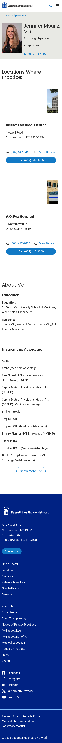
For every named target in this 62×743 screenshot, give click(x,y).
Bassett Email (10, 716)
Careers (7, 594)
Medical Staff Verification (18, 721)
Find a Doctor (10, 564)
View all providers (16, 15)
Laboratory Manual (13, 726)
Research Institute (13, 648)
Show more (28, 471)
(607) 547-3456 (20, 152)
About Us (7, 606)
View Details (47, 152)
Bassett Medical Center (26, 125)
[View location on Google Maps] (26, 101)
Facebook (14, 672)
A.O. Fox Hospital (20, 216)
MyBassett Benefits (14, 636)
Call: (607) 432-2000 (31, 251)
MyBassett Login (12, 630)
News (5, 654)
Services (7, 576)
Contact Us (12, 551)
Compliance (9, 612)
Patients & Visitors (13, 582)
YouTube (14, 697)
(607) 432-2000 (20, 243)
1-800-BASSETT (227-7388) (19, 539)
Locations (8, 570)
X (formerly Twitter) (20, 691)
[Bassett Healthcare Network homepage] (25, 6)
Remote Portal (31, 716)
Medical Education (13, 642)
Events (6, 660)
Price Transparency (14, 618)
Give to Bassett (11, 588)
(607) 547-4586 (38, 54)
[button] (58, 6)
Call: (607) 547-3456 (31, 160)
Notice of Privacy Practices (19, 624)
